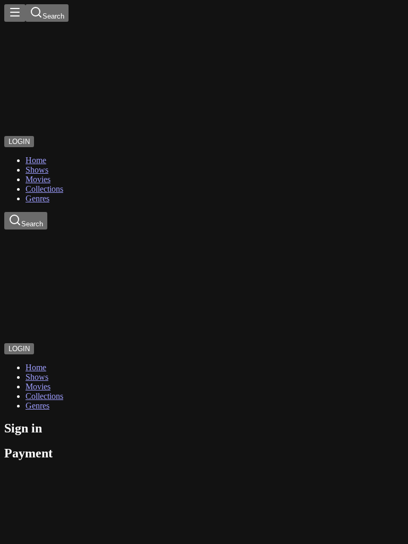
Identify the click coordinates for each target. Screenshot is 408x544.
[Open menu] (15, 13)
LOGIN (19, 142)
